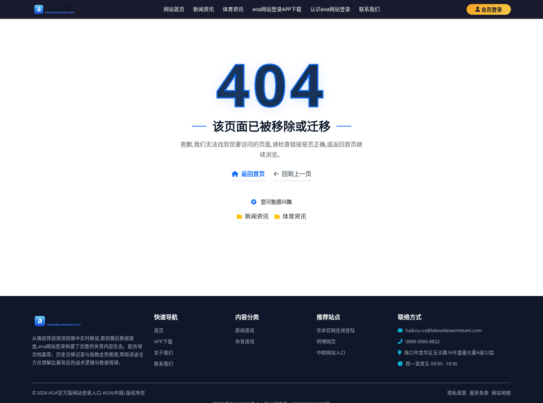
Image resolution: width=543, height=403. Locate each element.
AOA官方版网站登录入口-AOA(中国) (86, 393)
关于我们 (163, 352)
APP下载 (163, 341)
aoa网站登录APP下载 (276, 9)
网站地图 (501, 393)
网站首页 (174, 9)
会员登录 (491, 9)
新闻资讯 (203, 9)
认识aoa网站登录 (330, 9)
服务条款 (479, 393)
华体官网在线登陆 (336, 330)
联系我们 (369, 9)
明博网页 (326, 341)
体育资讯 (233, 9)
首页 (159, 330)
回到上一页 (296, 174)
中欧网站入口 (331, 352)
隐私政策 (457, 393)
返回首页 (253, 174)
